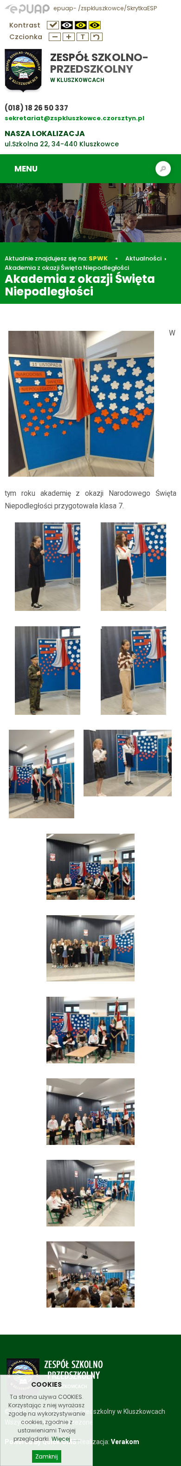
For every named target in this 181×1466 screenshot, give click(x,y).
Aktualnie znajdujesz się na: (56, 258)
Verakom (125, 1441)
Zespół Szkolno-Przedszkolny (99, 63)
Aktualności (143, 258)
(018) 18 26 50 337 (36, 108)
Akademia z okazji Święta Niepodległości (67, 267)
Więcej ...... (66, 1439)
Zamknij (46, 1456)
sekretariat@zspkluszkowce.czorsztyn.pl (74, 118)
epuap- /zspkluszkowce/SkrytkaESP (104, 8)
